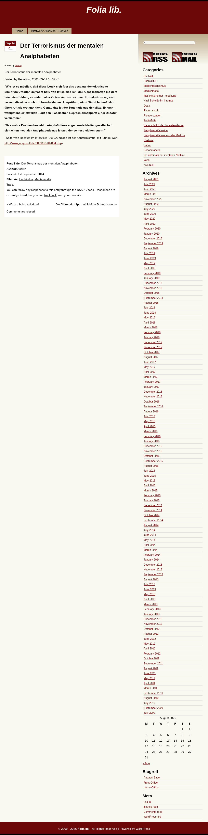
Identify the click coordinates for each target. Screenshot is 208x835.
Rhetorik (148, 140)
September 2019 (153, 243)
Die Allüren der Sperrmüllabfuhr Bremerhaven (85, 204)
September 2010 (153, 693)
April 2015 (149, 485)
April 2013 (149, 599)
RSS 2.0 (82, 189)
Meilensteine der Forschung (160, 95)
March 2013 (150, 604)
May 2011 (149, 678)
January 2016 (151, 441)
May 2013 (149, 594)
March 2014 (150, 549)
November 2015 (153, 451)
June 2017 (150, 362)
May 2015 (149, 480)
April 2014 (149, 544)
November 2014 (153, 510)
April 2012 (149, 648)
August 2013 (151, 579)
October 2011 (151, 658)
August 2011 (151, 668)
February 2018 (152, 332)
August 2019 (151, 248)
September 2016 (153, 406)
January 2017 (151, 386)
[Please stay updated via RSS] (157, 61)
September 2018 (153, 297)
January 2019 (151, 278)
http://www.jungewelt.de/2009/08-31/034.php (33, 143)
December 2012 (153, 618)
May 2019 (149, 263)
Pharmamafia (151, 110)
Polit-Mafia (150, 120)
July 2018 (149, 307)
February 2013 (152, 609)
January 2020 (151, 233)
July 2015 (149, 470)
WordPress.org (152, 816)
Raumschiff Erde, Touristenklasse (163, 125)
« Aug (146, 763)
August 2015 (151, 465)
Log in (147, 801)
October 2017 (151, 352)
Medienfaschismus (155, 85)
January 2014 (151, 559)
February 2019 (152, 273)
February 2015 (152, 495)
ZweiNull (149, 165)
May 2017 (149, 366)
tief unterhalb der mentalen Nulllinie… (165, 155)
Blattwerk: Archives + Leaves (49, 30)
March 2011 (150, 688)
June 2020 (150, 213)
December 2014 (153, 505)
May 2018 (149, 317)
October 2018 (151, 292)
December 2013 (153, 564)
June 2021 (150, 189)
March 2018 (150, 327)
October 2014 (151, 515)
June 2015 (150, 475)
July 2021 (149, 184)
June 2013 (150, 589)
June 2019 (150, 258)
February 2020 (152, 228)
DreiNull (148, 76)
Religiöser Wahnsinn (156, 130)
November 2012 (153, 623)
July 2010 (149, 703)
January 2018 (151, 337)
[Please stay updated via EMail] (186, 61)
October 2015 (151, 455)
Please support (152, 115)
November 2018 (153, 287)
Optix (147, 105)
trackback (50, 195)
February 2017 (152, 381)
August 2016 (151, 411)
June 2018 (150, 312)
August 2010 (151, 697)
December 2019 (153, 238)
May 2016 (149, 421)
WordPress (143, 828)
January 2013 (151, 614)
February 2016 (152, 436)
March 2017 (150, 376)
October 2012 (151, 628)
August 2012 (151, 633)
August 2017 (151, 357)
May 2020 (149, 218)
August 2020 (151, 203)
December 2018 (153, 282)
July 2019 (149, 253)
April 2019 (149, 268)
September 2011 (153, 663)
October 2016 (151, 401)
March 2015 (150, 490)
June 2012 (150, 638)
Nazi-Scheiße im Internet (158, 100)
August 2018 (151, 302)
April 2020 (149, 223)
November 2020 (153, 199)
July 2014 (149, 530)
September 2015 (153, 460)
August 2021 (151, 179)
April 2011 (149, 683)
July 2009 (149, 712)
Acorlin (18, 65)
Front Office (151, 782)
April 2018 (149, 322)
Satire (147, 145)
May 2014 (149, 539)
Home (19, 30)
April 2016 (149, 426)
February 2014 (152, 554)
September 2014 (153, 520)
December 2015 (153, 445)
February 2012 (152, 653)
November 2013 (153, 569)
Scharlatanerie (152, 150)
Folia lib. (104, 10)
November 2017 (153, 347)
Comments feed (153, 811)
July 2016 (149, 416)
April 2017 (149, 371)
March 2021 (150, 193)
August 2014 (151, 525)
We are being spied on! (24, 204)
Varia (147, 159)
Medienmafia (43, 179)
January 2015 (151, 500)
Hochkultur (26, 179)
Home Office (151, 787)
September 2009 (153, 707)
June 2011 (150, 673)
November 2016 (153, 396)
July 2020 (149, 208)
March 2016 (150, 431)
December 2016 (153, 391)
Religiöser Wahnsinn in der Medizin (164, 135)
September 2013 (153, 574)
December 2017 (153, 342)
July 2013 (149, 584)
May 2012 (149, 643)
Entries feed (151, 806)
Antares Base (152, 777)
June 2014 (150, 534)
